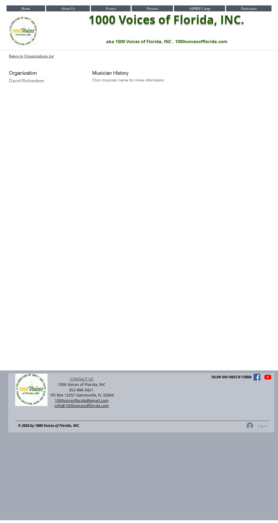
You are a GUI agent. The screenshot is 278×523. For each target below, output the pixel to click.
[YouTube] (267, 377)
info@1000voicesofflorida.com (82, 405)
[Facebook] (257, 377)
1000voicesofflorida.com (201, 42)
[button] (68, 8)
